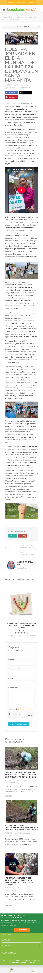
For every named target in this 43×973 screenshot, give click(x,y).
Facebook (12, 92)
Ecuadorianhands (11, 550)
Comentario (13, 688)
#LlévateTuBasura (29, 337)
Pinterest (12, 97)
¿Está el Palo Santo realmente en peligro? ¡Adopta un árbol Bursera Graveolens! (21, 827)
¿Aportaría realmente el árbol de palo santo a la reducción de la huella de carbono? (19, 881)
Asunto (11, 678)
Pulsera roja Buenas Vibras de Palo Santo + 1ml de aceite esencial (21, 625)
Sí (14, 536)
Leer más (8, 795)
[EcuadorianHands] (21, 9)
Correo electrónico (16, 669)
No (24, 536)
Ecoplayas (9, 548)
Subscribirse (22, 930)
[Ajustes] (39, 10)
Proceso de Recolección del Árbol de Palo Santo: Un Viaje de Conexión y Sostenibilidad (21, 775)
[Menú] (4, 10)
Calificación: (13, 709)
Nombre (11, 660)
